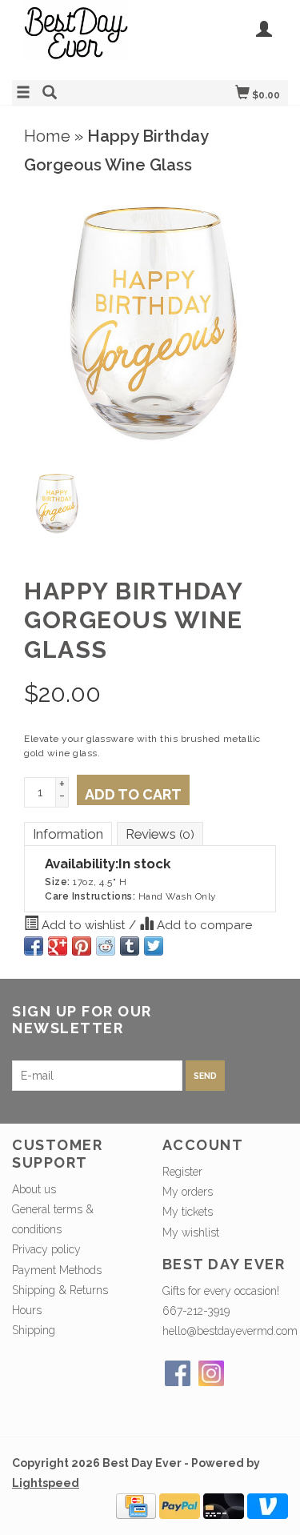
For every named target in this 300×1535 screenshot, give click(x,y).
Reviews (160, 834)
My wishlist (190, 1232)
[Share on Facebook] (33, 946)
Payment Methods (57, 1270)
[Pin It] (81, 946)
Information (68, 834)
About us (34, 1189)
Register (182, 1171)
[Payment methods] (136, 1505)
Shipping (33, 1330)
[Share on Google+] (57, 946)
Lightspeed (45, 1483)
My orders (187, 1191)
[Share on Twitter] (153, 946)
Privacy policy (46, 1249)
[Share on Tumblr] (129, 946)
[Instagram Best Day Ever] (211, 1373)
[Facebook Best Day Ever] (177, 1373)
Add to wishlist (83, 925)
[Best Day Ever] (81, 38)
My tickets (187, 1211)
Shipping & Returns (60, 1290)
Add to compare (203, 925)
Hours (27, 1310)
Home (47, 136)
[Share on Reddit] (105, 946)
